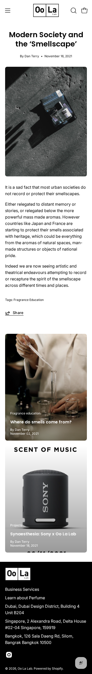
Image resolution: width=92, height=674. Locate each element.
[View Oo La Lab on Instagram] (9, 655)
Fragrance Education (29, 300)
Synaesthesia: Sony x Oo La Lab (43, 534)
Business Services (22, 589)
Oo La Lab (25, 668)
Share (18, 312)
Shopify (57, 668)
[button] (73, 10)
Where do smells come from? (41, 422)
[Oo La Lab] (46, 10)
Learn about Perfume (25, 597)
